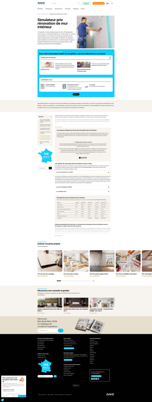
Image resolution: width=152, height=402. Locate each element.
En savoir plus (58, 126)
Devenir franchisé (67, 371)
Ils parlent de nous (67, 368)
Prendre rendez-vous (42, 357)
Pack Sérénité (40, 349)
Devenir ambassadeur (68, 375)
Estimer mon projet (41, 355)
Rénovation (40, 8)
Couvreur (92, 363)
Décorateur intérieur (94, 342)
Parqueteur (92, 359)
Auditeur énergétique (94, 343)
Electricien (92, 345)
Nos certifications (41, 345)
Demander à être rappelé (96, 376)
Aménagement (48, 8)
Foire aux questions (42, 347)
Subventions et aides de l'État (70, 342)
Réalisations (76, 8)
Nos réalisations (41, 342)
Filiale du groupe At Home (42, 394)
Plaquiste (92, 350)
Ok (50, 168)
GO (55, 376)
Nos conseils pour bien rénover (70, 343)
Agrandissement (59, 8)
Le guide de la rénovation (69, 348)
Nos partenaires (41, 343)
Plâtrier (91, 349)
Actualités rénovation (68, 345)
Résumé (41, 116)
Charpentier (92, 356)
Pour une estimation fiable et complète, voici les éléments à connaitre (45, 121)
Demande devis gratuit (98, 3)
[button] (93, 280)
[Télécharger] (60, 330)
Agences (83, 8)
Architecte (92, 340)
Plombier (91, 347)
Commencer (76, 94)
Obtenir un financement (68, 340)
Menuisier (92, 358)
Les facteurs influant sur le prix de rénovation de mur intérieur (45, 125)
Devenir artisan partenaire (69, 373)
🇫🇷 (108, 3)
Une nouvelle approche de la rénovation (46, 340)
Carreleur (92, 354)
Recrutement (66, 369)
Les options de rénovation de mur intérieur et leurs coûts (45, 129)
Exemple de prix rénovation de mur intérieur (45, 133)
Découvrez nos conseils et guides (44, 142)
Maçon (91, 361)
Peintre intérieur (93, 352)
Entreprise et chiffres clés (69, 366)
